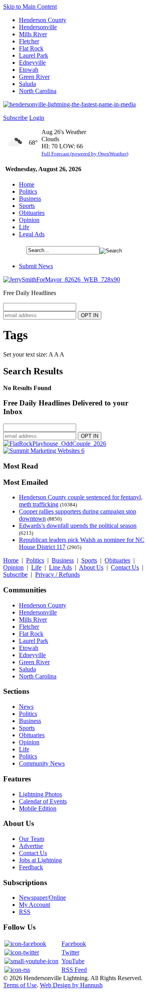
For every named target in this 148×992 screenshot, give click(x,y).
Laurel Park (33, 55)
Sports (27, 205)
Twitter (70, 952)
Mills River (33, 34)
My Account (34, 904)
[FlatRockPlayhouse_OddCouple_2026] (54, 443)
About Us (91, 567)
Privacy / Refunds (57, 574)
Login (36, 117)
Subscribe (15, 117)
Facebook (74, 943)
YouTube (73, 961)
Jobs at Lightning (40, 860)
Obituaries (32, 212)
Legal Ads (32, 234)
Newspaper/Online (42, 897)
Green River (34, 76)
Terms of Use (20, 985)
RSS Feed (74, 969)
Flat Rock (31, 48)
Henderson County (42, 20)
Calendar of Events (43, 801)
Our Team (31, 838)
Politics (28, 191)
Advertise (31, 846)
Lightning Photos (40, 794)
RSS (24, 911)
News (26, 706)
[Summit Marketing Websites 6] (43, 450)
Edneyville (32, 62)
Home (26, 184)
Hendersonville (38, 27)
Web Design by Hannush (71, 985)
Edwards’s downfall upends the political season (78, 525)
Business (30, 198)
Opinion (29, 220)
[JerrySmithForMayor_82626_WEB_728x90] (61, 279)
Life (24, 227)
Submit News (36, 266)
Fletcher (29, 41)
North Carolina (37, 91)
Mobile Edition (37, 808)
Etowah (28, 69)
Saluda (27, 83)
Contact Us (125, 567)
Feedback (31, 867)
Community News (42, 763)
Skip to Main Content (30, 6)
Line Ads (60, 567)
